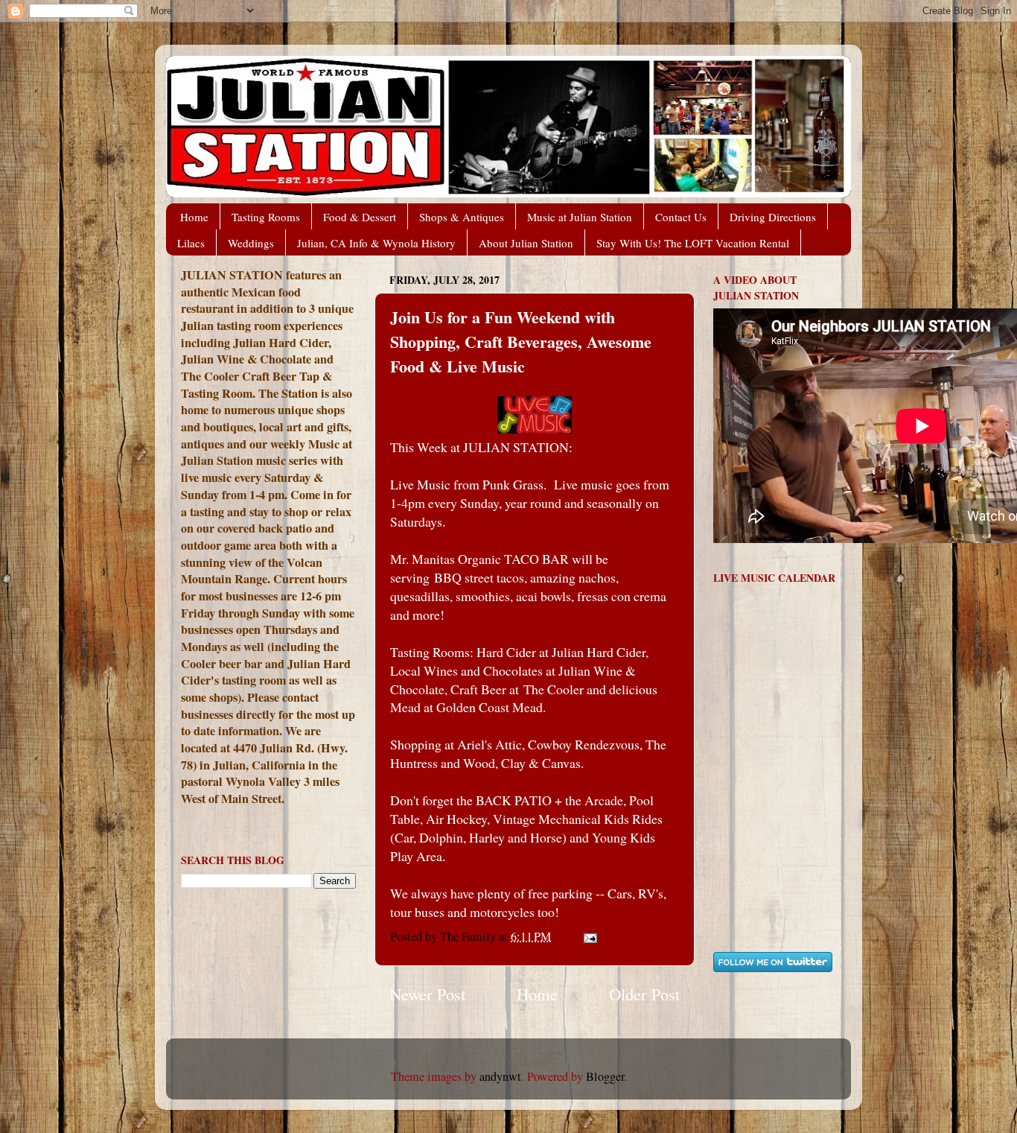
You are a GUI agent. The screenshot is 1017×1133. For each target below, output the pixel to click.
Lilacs (191, 242)
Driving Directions (773, 216)
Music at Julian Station (579, 216)
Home (194, 216)
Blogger (605, 1076)
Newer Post (427, 994)
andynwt (500, 1076)
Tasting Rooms (266, 216)
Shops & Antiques (461, 216)
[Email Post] (589, 936)
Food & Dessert (359, 216)
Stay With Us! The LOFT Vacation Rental (692, 242)
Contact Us (681, 216)
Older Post (644, 994)
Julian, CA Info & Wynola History (376, 242)
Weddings (251, 242)
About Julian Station (526, 242)
